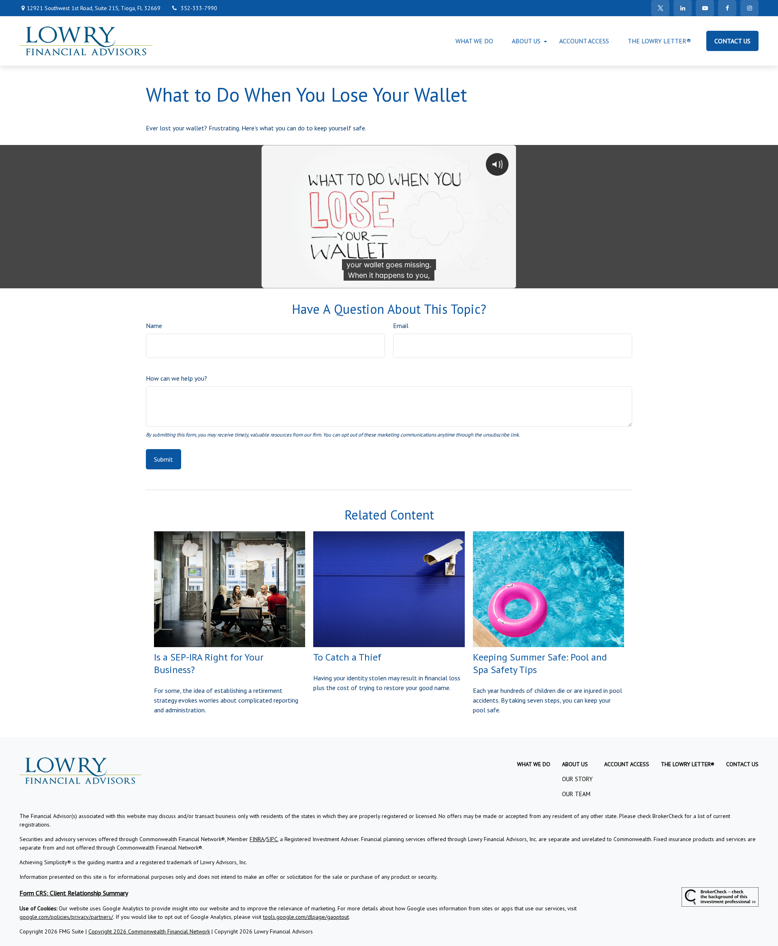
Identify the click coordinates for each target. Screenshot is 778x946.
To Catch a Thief (347, 657)
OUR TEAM (576, 794)
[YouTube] (705, 8)
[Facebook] (727, 8)
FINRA (257, 839)
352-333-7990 (199, 8)
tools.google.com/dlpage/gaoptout (306, 916)
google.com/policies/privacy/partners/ (66, 916)
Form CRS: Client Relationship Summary (73, 893)
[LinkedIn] (682, 8)
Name (154, 326)
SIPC (272, 839)
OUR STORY (577, 779)
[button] (474, 41)
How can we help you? (176, 378)
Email (400, 326)
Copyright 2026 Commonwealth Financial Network (149, 931)
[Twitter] (660, 8)
